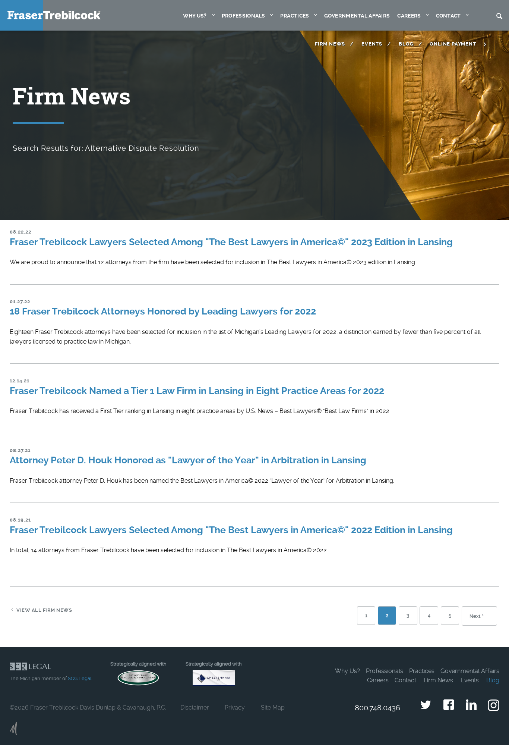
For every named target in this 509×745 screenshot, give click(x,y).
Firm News (330, 44)
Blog (406, 44)
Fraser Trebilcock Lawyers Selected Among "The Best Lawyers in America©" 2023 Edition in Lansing (231, 242)
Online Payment (453, 44)
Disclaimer (194, 707)
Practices (294, 16)
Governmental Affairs (357, 16)
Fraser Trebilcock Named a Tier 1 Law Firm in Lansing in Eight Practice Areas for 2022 (197, 390)
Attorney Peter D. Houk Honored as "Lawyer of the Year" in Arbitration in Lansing (188, 460)
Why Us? (195, 16)
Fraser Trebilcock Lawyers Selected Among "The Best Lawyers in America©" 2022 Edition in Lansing (231, 530)
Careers (409, 16)
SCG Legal (79, 678)
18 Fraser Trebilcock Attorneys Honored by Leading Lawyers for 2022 (163, 311)
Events (371, 44)
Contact (448, 16)
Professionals (243, 16)
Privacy (235, 707)
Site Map (273, 707)
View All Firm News (44, 610)
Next (475, 616)
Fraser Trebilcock (54, 15)
